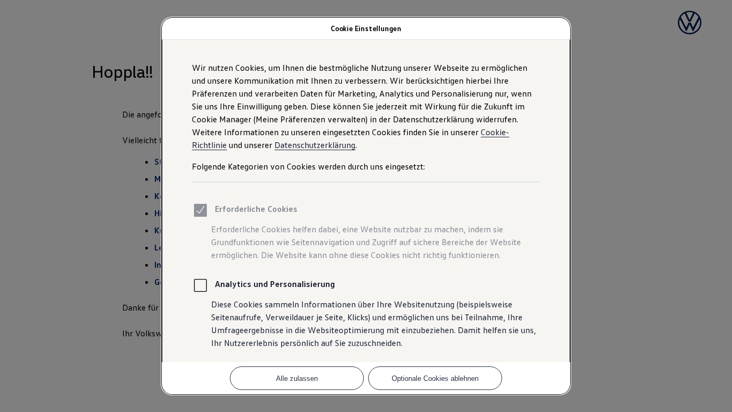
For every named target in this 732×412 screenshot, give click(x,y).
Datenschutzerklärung (314, 144)
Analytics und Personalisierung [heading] (275, 283)
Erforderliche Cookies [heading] (256, 208)
